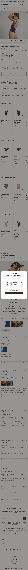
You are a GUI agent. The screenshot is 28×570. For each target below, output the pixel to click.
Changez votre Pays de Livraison (14, 296)
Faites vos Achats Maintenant (14, 293)
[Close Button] (25, 273)
